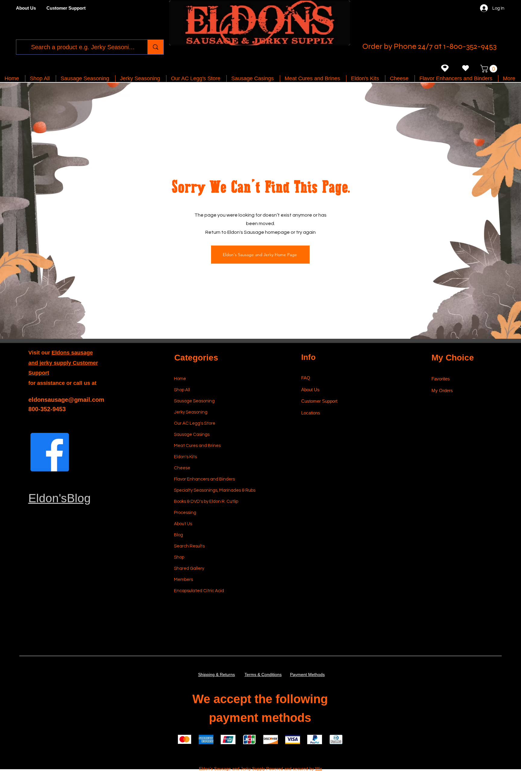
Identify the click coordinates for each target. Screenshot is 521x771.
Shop (179, 557)
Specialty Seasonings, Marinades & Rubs (202, 490)
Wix (318, 768)
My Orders (442, 390)
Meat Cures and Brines (197, 445)
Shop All (182, 390)
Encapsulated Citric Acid (199, 591)
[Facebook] (49, 452)
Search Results (189, 546)
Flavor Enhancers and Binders (202, 479)
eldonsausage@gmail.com (66, 399)
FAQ (305, 377)
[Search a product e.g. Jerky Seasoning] (155, 47)
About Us (183, 524)
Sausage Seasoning (194, 401)
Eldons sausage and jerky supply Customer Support (63, 363)
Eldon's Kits (185, 457)
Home (180, 378)
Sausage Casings (192, 434)
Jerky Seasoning (190, 412)
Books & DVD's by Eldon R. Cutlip (202, 501)
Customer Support (319, 401)
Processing (185, 512)
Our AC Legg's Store (194, 423)
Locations (311, 412)
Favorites (440, 378)
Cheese (182, 468)
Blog (178, 535)
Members (183, 579)
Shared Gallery (189, 568)
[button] (489, 68)
